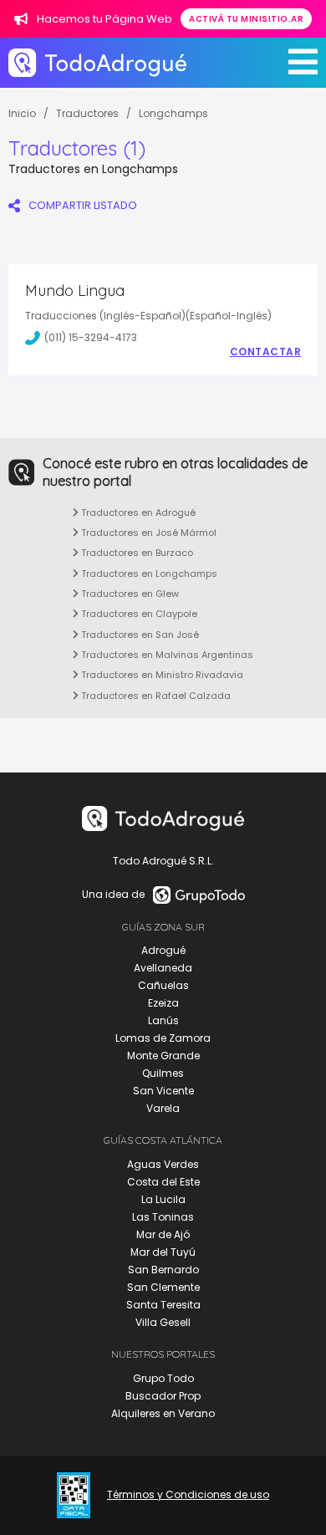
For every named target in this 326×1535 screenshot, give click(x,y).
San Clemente (163, 1287)
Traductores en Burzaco (136, 552)
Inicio (22, 113)
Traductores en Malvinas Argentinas (166, 654)
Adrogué (163, 950)
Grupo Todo (163, 1378)
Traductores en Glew (129, 593)
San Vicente (163, 1091)
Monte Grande (163, 1055)
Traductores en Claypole (138, 613)
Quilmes (163, 1073)
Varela (163, 1108)
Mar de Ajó (163, 1234)
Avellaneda (163, 968)
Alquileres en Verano (163, 1413)
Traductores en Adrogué (137, 512)
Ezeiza (163, 1003)
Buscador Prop (163, 1396)
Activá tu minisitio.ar (246, 19)
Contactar (266, 352)
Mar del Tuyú (163, 1252)
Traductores (87, 113)
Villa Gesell (163, 1322)
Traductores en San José (139, 634)
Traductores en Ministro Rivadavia (161, 674)
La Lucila (163, 1199)
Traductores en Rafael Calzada (155, 695)
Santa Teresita (163, 1305)
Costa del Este (163, 1182)
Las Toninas (163, 1217)
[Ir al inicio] (97, 62)
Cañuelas (163, 985)
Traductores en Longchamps (148, 573)
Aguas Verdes (163, 1164)
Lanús (163, 1020)
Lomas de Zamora (163, 1038)
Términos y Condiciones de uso (188, 1495)
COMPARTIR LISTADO (82, 205)
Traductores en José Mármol (147, 532)
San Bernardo (163, 1269)
